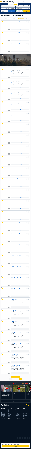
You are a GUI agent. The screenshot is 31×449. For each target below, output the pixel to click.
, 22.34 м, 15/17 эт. (14, 310)
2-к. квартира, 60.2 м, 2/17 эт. (15, 354)
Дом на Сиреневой (13, 71)
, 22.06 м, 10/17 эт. (14, 321)
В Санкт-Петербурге (3, 415)
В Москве (2, 412)
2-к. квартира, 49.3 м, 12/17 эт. (16, 277)
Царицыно (17, 411)
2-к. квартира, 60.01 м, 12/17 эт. (16, 343)
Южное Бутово (17, 414)
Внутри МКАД (2, 424)
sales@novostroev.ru (13, 435)
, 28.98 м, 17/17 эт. (14, 299)
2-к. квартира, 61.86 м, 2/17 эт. (16, 365)
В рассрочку (2, 422)
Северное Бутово (18, 415)
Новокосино (24, 412)
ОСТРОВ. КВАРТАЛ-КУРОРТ (6, 58)
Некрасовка (24, 409)
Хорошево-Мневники (18, 409)
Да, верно (16, 4)
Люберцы (9, 410)
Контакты (2, 439)
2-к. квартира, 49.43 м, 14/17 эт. (16, 43)
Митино (16, 410)
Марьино (17, 413)
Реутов (9, 415)
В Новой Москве (3, 414)
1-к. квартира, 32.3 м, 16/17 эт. (16, 32)
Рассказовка (24, 411)
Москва (3, 8)
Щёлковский (20, 72)
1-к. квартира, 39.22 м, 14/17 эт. (16, 200)
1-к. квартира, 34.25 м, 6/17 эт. (16, 255)
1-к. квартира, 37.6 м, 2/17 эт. (15, 178)
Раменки (24, 410)
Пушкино (9, 416)
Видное (9, 413)
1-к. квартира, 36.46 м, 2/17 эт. (16, 222)
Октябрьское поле (25, 415)
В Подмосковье (3, 413)
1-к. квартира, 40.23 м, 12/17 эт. (16, 244)
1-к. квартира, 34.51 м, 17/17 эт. (16, 123)
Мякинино (24, 414)
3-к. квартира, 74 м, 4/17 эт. (15, 288)
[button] (1, 25)
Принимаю (15, 446)
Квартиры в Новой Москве (4, 410)
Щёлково (23, 72)
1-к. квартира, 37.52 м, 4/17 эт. (16, 145)
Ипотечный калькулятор (26, 422)
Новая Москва (12, 8)
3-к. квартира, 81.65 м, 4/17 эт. (16, 189)
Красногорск (9, 409)
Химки (9, 411)
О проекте (2, 437)
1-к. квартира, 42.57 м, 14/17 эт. (16, 211)
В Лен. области (3, 416)
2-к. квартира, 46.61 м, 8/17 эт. (16, 233)
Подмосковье (7, 8)
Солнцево (17, 412)
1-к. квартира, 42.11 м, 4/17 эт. (16, 21)
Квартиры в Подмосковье (4, 411)
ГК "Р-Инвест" (16, 73)
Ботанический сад (25, 413)
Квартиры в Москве (3, 409)
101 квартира (20, 29)
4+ (28, 5)
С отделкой (2, 423)
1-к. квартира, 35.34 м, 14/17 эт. (16, 167)
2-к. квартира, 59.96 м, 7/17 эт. (16, 332)
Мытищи (9, 412)
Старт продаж (2, 425)
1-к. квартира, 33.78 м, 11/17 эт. (16, 134)
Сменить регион (12, 4)
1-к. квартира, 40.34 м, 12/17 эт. (16, 156)
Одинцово (9, 414)
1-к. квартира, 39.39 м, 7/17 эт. (16, 266)
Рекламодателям (3, 438)
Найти (26, 11)
